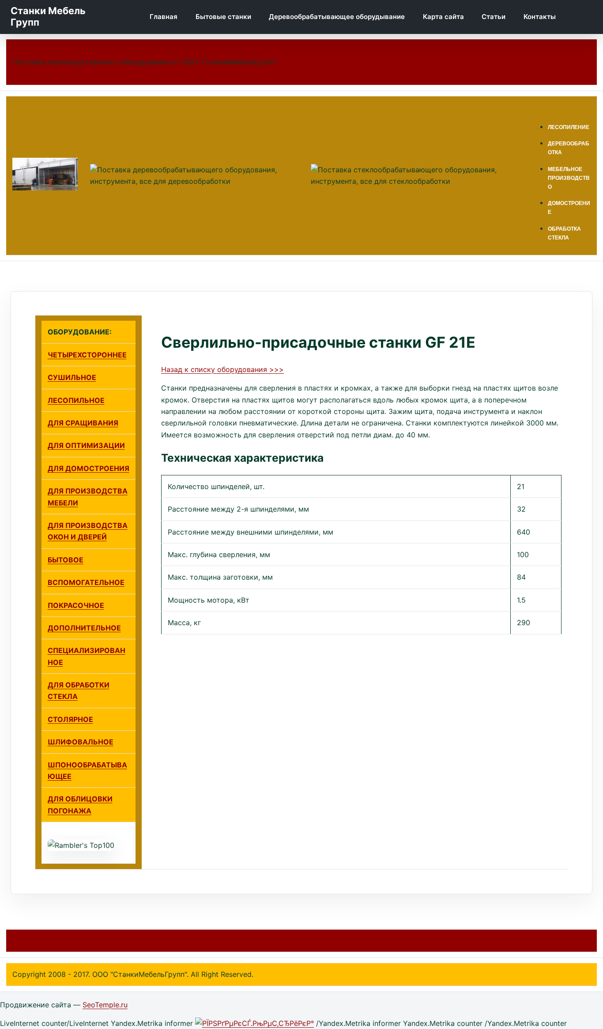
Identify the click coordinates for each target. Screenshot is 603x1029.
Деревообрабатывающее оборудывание (337, 16)
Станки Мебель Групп (48, 16)
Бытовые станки (223, 16)
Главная (163, 16)
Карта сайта (443, 16)
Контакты (540, 16)
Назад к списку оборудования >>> (222, 369)
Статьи (493, 16)
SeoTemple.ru (105, 1004)
